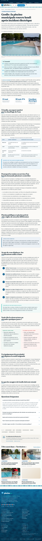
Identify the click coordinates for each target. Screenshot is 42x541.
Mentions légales (4, 530)
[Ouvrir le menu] (26, 5)
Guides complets (25, 512)
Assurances (37, 2)
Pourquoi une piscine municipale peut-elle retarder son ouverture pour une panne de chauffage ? (19, 413)
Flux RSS (2, 506)
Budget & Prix (4, 516)
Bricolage (25, 2)
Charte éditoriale (4, 527)
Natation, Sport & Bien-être (7, 519)
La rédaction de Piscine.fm (8, 31)
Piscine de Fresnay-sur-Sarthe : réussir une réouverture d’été (9, 482)
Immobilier (12, 2)
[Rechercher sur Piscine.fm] (13, 5)
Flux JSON (7, 506)
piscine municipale (7, 80)
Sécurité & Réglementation (7, 515)
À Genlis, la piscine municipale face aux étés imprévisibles (9, 463)
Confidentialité (4, 531)
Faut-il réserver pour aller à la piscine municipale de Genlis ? (16, 420)
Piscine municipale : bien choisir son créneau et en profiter (30, 463)
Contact (2, 528)
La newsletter (24, 518)
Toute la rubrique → (37, 447)
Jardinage (18, 2)
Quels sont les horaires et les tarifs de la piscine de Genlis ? (16, 417)
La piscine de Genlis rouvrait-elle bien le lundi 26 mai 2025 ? (16, 400)
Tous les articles (25, 515)
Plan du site (12, 506)
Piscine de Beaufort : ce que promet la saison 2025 (29, 482)
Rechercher (24, 516)
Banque (31, 2)
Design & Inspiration (5, 521)
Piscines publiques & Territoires (10, 9)
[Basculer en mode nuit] (16, 5)
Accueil (2, 9)
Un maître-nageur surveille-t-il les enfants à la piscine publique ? (17, 424)
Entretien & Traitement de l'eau (7, 512)
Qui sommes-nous (4, 525)
